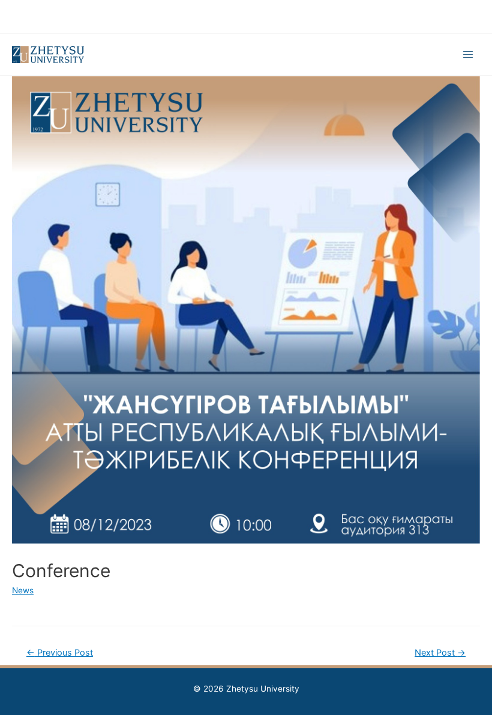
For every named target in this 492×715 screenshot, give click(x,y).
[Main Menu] (468, 55)
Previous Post (59, 652)
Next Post (440, 652)
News (23, 590)
